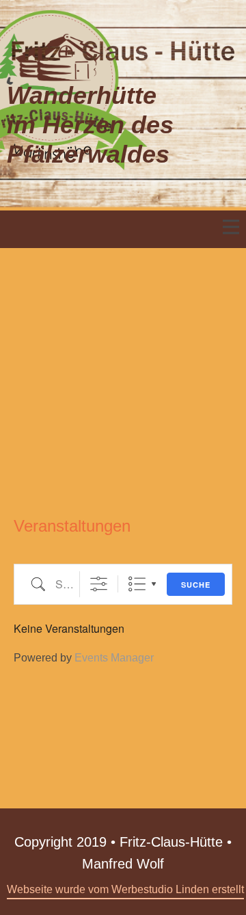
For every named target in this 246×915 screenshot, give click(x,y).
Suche (195, 584)
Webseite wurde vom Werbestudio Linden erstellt (125, 889)
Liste (137, 583)
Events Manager (114, 658)
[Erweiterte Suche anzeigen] (98, 583)
